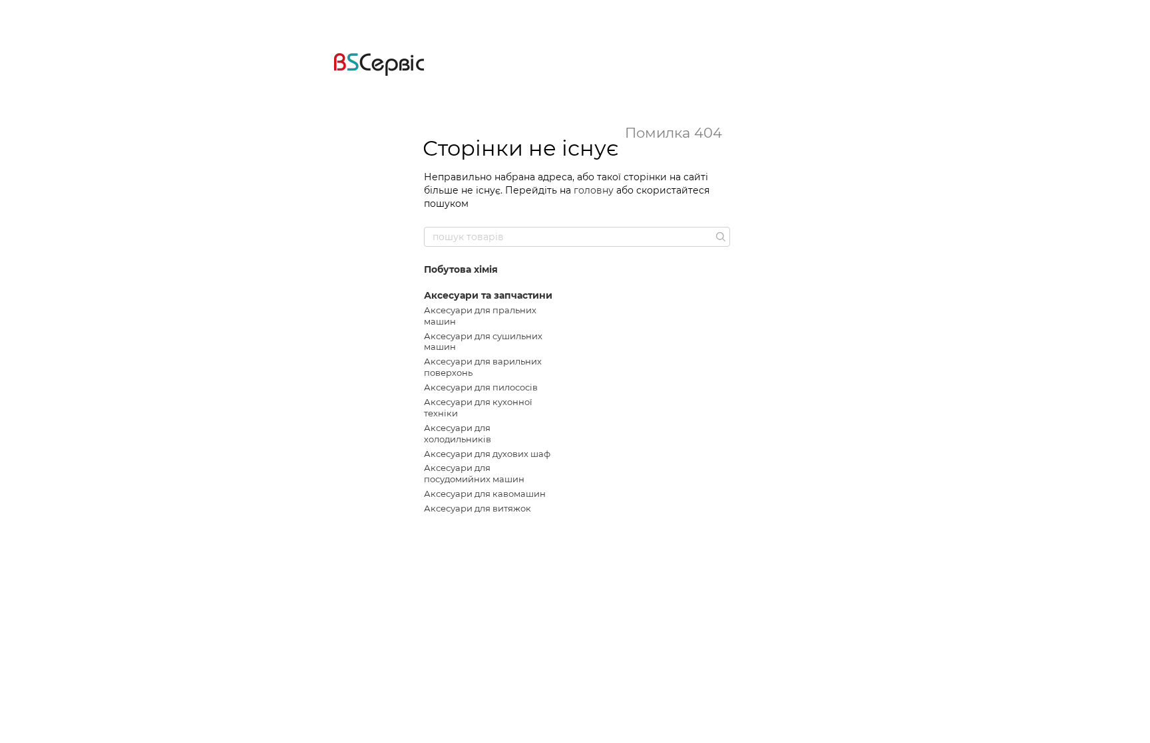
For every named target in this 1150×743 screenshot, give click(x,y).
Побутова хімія (461, 269)
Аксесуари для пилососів (481, 387)
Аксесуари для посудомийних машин (474, 473)
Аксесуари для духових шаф (487, 453)
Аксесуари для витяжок (477, 508)
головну (594, 190)
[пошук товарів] (719, 237)
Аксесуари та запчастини (488, 295)
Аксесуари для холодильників (457, 433)
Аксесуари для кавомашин (485, 493)
